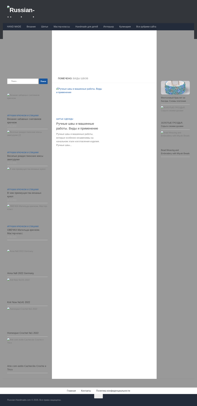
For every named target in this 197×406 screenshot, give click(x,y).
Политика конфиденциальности (113, 391)
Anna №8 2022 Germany (20, 273)
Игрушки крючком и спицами (23, 115)
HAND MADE (14, 26)
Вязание (31, 26)
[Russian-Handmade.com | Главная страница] (29, 11)
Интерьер (108, 26)
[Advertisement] (104, 54)
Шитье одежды (64, 119)
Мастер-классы (62, 26)
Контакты (86, 391)
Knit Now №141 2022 (18, 302)
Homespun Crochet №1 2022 (23, 333)
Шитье (44, 26)
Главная (71, 391)
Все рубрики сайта (146, 26)
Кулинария (125, 26)
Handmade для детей (86, 26)
